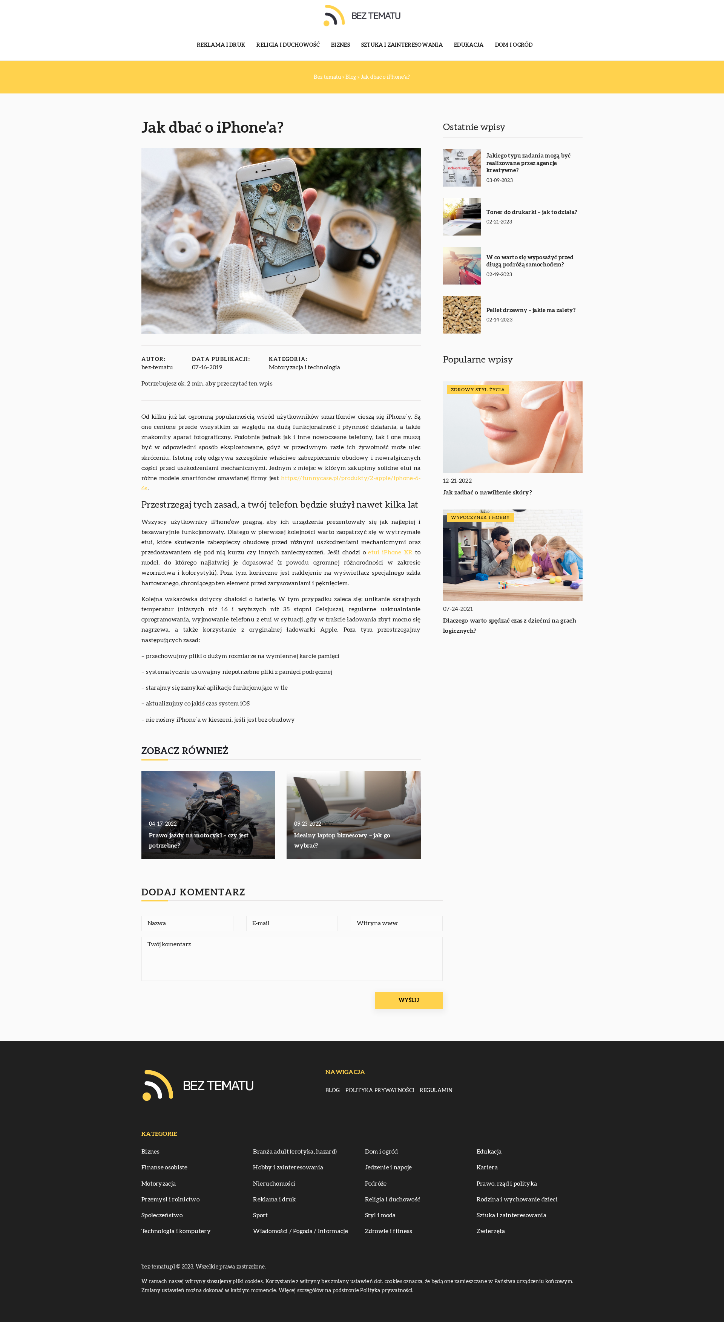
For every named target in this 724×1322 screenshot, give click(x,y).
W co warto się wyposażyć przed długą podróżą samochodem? (530, 261)
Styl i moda (380, 1215)
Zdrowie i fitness (389, 1231)
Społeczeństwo (162, 1215)
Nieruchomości (274, 1184)
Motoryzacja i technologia (305, 367)
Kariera (487, 1167)
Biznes (340, 45)
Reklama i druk (221, 45)
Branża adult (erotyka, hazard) (295, 1152)
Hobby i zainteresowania (288, 1167)
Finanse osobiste (164, 1167)
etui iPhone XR (390, 552)
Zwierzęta (491, 1231)
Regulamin (436, 1090)
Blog (332, 1090)
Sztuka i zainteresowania (402, 45)
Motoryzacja (158, 1184)
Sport (260, 1215)
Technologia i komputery (176, 1231)
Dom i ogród (514, 45)
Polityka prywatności (379, 1090)
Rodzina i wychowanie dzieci (517, 1200)
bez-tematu (157, 367)
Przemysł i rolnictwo (170, 1200)
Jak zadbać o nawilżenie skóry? (487, 493)
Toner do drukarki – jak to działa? (531, 212)
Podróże (376, 1184)
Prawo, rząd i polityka (507, 1184)
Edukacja (468, 45)
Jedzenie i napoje (388, 1167)
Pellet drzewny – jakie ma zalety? (530, 310)
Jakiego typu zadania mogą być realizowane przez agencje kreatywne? (528, 163)
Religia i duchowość (288, 45)
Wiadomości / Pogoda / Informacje (300, 1231)
